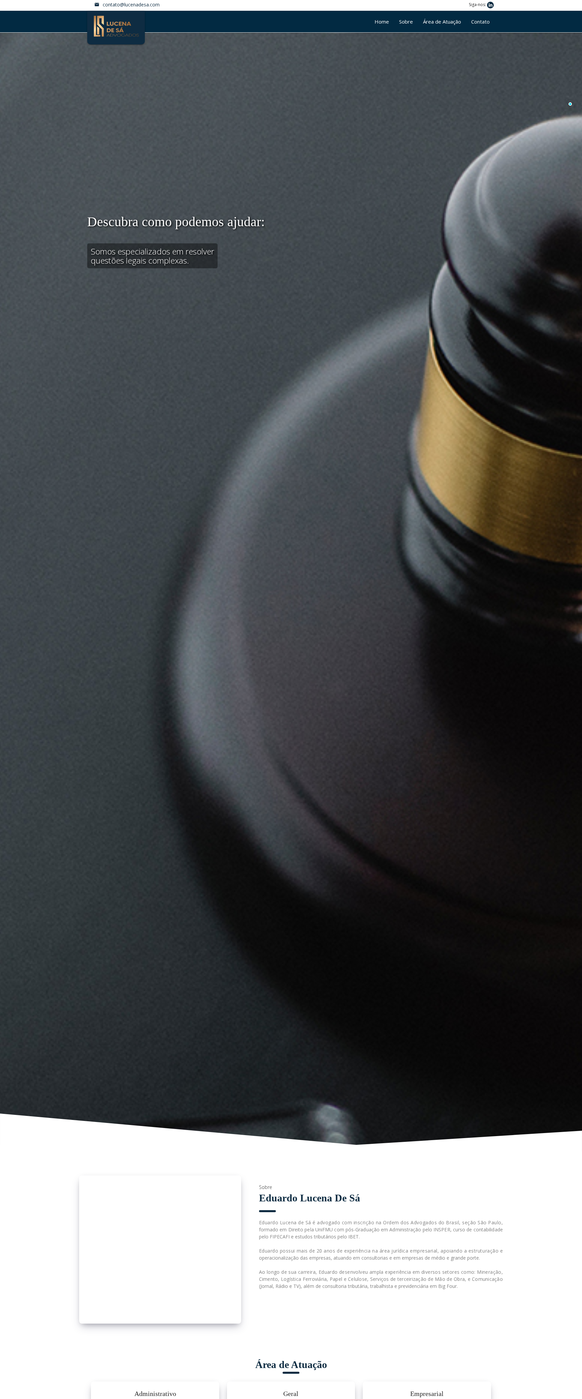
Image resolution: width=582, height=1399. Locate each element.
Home (382, 21)
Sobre (406, 21)
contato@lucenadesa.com (131, 4)
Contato (480, 21)
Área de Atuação (442, 21)
